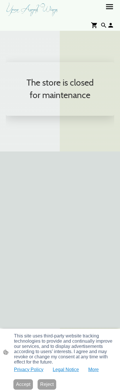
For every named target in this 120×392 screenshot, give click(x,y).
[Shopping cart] (95, 25)
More (93, 369)
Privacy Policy (28, 369)
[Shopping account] (110, 25)
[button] (103, 25)
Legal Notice (66, 369)
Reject (47, 384)
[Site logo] (32, 9)
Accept (23, 384)
